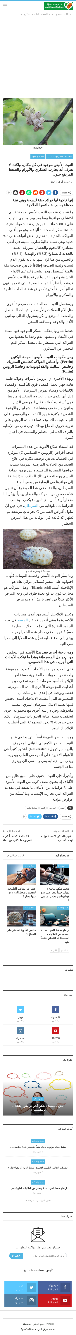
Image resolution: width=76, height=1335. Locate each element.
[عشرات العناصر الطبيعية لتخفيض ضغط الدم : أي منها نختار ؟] (21, 874)
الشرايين (52, 808)
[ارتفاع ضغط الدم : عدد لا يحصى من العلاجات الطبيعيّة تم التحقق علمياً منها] (54, 916)
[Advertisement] (38, 56)
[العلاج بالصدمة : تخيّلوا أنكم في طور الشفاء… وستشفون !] (38, 1093)
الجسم (23, 620)
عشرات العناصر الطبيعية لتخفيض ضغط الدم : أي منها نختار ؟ (38, 1167)
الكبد (43, 808)
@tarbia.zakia (33, 1270)
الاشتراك (16, 1255)
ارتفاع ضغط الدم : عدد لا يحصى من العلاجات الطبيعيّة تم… (38, 1188)
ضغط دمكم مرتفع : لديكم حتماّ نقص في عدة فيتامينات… (38, 1147)
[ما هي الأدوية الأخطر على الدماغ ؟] (21, 916)
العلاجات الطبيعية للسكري (59, 157)
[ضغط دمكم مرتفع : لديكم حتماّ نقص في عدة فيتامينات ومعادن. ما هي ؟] (54, 874)
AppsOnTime (27, 1329)
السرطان (31, 506)
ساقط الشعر (32, 808)
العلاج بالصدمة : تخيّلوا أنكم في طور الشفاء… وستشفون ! (38, 1107)
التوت (62, 808)
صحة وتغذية (38, 157)
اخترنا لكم (38, 1099)
